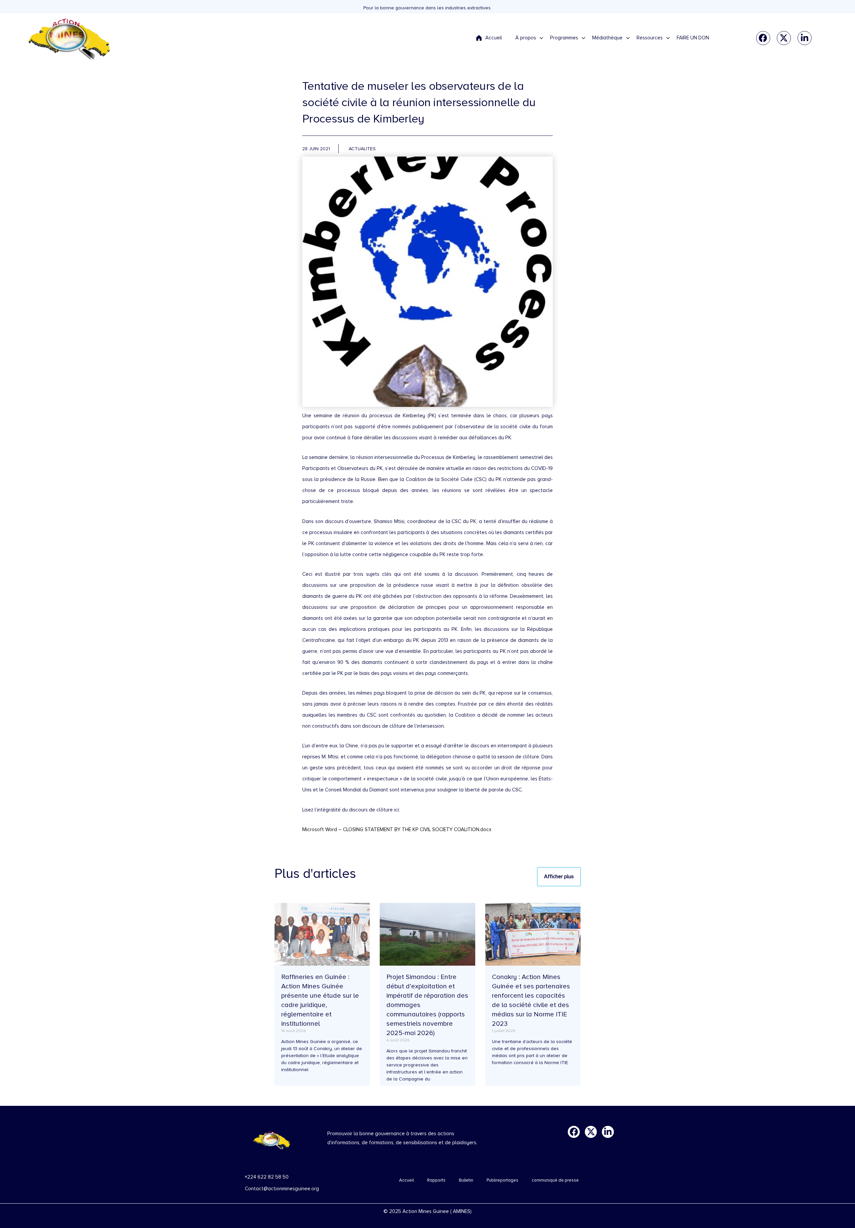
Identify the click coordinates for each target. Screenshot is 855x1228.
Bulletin (466, 1180)
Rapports (436, 1180)
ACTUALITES (362, 149)
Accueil (406, 1180)
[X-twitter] (784, 38)
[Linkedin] (805, 38)
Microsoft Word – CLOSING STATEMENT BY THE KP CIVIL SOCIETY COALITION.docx (396, 829)
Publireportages (502, 1180)
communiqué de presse (555, 1180)
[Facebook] (763, 38)
